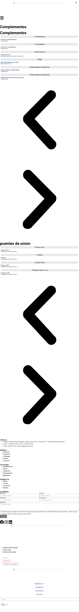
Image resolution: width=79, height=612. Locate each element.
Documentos (39, 591)
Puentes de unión (13, 251)
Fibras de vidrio (7, 63)
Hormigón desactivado (6, 56)
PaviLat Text (5, 250)
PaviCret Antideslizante (9, 39)
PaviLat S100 (5, 265)
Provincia (43, 498)
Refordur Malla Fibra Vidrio (10, 62)
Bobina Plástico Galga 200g (10, 70)
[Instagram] (6, 522)
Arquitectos (39, 587)
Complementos (4, 40)
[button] (39, 120)
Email (41, 493)
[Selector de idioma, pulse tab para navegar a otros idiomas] (4, 604)
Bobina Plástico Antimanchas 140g (12, 77)
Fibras (2, 63)
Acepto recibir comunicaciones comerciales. (16, 514)
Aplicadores (38, 584)
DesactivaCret (5, 55)
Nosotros (40, 594)
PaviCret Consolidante (8, 47)
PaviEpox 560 (5, 273)
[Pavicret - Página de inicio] (39, 8)
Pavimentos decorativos (17, 56)
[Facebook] (2, 522)
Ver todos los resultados (10, 564)
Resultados (7, 560)
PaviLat (3, 258)
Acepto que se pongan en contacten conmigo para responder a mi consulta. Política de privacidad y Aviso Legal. (39, 512)
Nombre (3, 493)
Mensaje (3, 502)
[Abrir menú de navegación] (2, 18)
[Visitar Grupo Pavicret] (39, 534)
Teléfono (3, 498)
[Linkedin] (10, 522)
